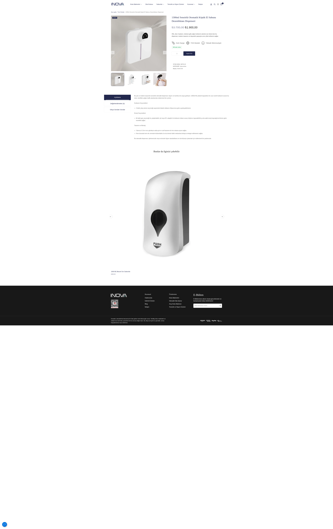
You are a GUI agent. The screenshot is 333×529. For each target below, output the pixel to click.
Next (164, 52)
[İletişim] (4, 524)
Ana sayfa (113, 12)
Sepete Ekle (189, 53)
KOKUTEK (180, 68)
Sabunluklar (183, 66)
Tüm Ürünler (121, 12)
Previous (112, 52)
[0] (221, 4)
